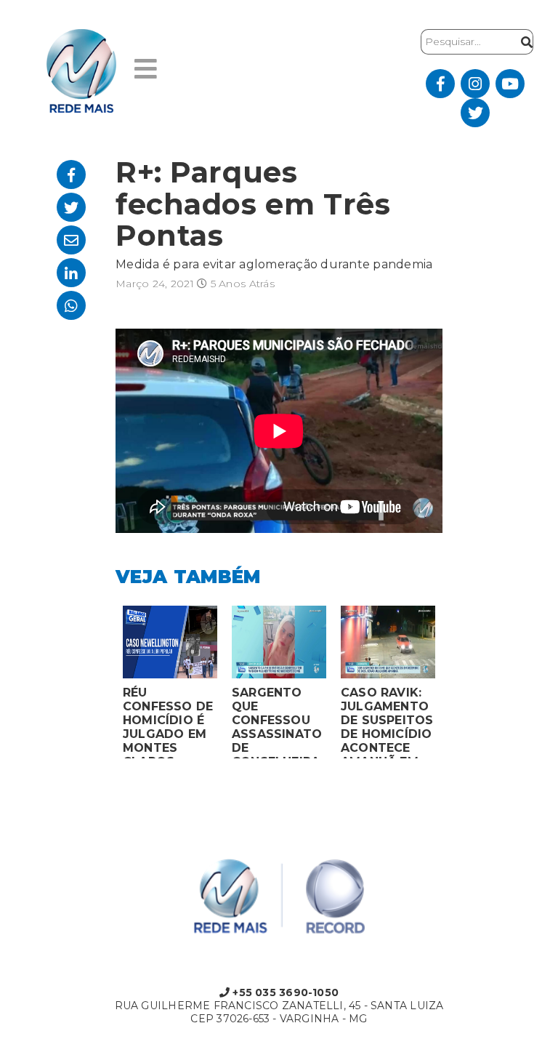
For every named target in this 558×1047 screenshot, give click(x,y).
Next (453, 685)
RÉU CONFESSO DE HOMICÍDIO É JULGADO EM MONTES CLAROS (168, 722)
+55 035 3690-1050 (284, 992)
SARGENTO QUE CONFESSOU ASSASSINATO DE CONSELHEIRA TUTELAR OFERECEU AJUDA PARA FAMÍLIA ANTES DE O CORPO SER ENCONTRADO (277, 722)
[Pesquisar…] (523, 42)
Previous (104, 685)
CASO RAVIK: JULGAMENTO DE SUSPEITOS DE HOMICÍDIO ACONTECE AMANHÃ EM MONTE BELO (387, 722)
